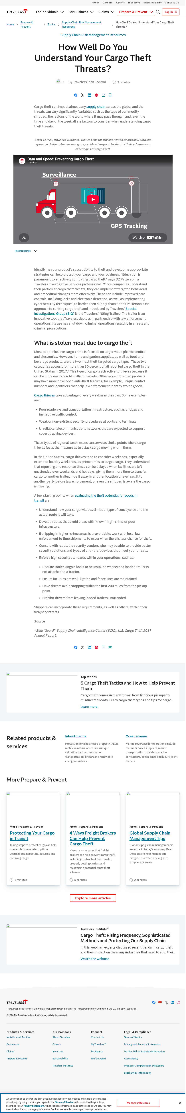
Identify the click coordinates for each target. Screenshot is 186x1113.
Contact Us (172, 3)
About (96, 3)
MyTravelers (98, 1044)
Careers (108, 3)
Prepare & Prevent (27, 24)
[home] (17, 11)
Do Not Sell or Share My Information (144, 1051)
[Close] (180, 1103)
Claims (10, 1051)
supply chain (95, 106)
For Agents (97, 1051)
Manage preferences (138, 1103)
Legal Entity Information (137, 1073)
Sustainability (152, 3)
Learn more (89, 706)
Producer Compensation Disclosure (144, 1066)
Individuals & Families (19, 1037)
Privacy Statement (33, 1106)
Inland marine (75, 736)
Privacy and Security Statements (142, 1044)
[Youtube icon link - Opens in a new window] (160, 1002)
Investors (134, 3)
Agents (120, 3)
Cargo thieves (44, 395)
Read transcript (23, 251)
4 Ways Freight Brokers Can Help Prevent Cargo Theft (93, 838)
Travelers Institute (62, 1066)
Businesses (13, 1044)
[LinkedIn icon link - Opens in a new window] (172, 1002)
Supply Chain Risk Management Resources (81, 24)
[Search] (158, 12)
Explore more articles (93, 898)
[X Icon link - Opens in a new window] (166, 1002)
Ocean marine (136, 736)
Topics (51, 24)
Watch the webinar (95, 959)
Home (10, 24)
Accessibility (131, 1058)
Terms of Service (133, 1037)
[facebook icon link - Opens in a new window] (154, 1002)
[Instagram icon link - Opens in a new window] (178, 1002)
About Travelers (61, 1037)
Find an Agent (98, 1058)
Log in (169, 12)
